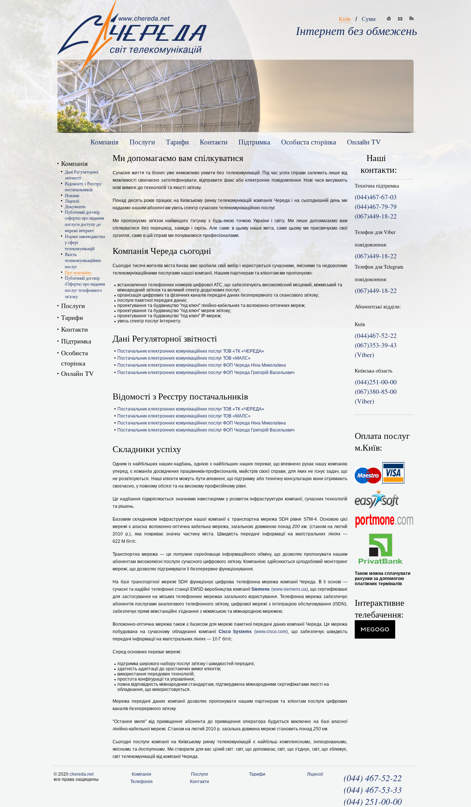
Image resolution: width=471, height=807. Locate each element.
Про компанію (78, 272)
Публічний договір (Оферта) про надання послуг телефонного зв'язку (85, 287)
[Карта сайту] (412, 18)
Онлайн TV (364, 141)
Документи (75, 206)
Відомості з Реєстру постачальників (83, 186)
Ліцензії (72, 201)
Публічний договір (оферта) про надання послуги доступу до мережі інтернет (84, 221)
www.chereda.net (132, 30)
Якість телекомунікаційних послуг (83, 260)
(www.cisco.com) (253, 631)
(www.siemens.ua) (279, 589)
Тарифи (177, 141)
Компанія (104, 141)
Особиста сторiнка (308, 141)
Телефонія (141, 781)
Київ (345, 18)
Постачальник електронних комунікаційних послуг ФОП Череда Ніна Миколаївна (201, 365)
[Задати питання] (400, 18)
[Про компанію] (389, 18)
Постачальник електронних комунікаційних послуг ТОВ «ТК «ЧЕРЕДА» (190, 351)
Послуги (142, 141)
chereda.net (81, 774)
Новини (72, 195)
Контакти (213, 141)
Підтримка (254, 141)
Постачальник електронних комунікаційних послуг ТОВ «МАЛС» (184, 358)
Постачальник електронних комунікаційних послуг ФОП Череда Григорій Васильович (205, 372)
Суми (369, 18)
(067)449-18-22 (376, 255)
